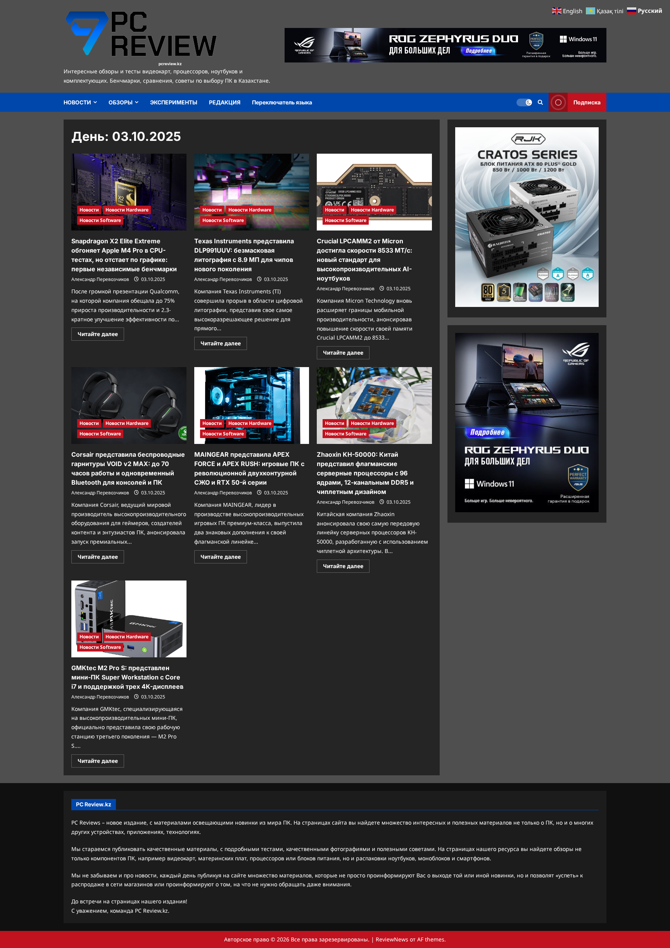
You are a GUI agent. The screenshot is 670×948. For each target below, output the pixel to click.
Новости (89, 209)
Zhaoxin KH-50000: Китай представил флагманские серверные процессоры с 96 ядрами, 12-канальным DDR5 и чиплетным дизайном (365, 473)
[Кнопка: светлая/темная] (524, 102)
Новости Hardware (127, 209)
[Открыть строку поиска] (540, 102)
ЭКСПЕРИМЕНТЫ (173, 102)
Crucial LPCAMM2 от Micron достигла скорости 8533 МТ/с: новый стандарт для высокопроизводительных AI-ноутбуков (364, 259)
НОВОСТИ (77, 102)
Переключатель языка (282, 102)
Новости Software (100, 220)
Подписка (587, 102)
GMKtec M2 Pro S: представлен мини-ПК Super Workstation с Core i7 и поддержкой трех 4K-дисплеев (127, 677)
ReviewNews (392, 939)
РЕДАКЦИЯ (224, 102)
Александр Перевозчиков (100, 279)
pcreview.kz (170, 63)
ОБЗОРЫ (121, 102)
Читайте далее (101, 335)
